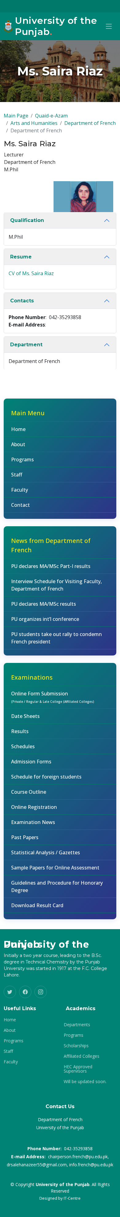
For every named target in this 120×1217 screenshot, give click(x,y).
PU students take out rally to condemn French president (56, 638)
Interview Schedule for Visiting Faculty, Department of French (56, 585)
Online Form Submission (52, 697)
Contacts (22, 301)
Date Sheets (25, 716)
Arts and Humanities (34, 123)
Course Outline (28, 791)
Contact (20, 505)
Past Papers (24, 837)
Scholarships (76, 1046)
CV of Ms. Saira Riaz (31, 273)
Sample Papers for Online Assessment (55, 867)
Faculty (19, 489)
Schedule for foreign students (46, 776)
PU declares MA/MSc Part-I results (50, 566)
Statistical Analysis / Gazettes (45, 852)
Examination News (33, 822)
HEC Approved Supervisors (78, 1069)
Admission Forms (31, 761)
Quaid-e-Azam (51, 115)
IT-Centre (72, 1198)
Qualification (27, 220)
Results (20, 731)
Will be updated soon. (85, 1081)
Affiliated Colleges (81, 1056)
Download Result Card (37, 905)
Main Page (16, 115)
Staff (16, 474)
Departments (77, 1025)
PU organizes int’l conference (45, 619)
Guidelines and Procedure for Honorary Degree (57, 886)
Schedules (23, 746)
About (18, 444)
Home (18, 429)
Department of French (90, 123)
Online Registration (34, 807)
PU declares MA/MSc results (43, 603)
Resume (21, 257)
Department (26, 345)
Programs (22, 459)
